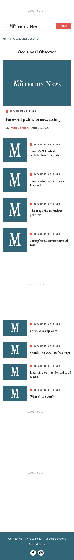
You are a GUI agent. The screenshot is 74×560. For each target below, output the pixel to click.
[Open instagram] (41, 553)
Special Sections (55, 538)
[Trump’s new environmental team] (15, 240)
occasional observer (23, 111)
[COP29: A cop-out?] (15, 328)
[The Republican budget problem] (15, 210)
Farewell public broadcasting (33, 119)
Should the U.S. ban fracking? (50, 353)
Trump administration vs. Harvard (47, 183)
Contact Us (15, 538)
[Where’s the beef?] (15, 393)
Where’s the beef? (42, 396)
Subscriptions (37, 544)
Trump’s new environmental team (49, 242)
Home (7, 38)
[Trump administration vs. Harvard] (15, 180)
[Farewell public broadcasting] (37, 83)
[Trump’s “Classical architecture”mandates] (15, 150)
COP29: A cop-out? (43, 331)
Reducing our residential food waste (50, 374)
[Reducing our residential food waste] (15, 371)
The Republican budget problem (46, 213)
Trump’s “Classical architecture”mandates (45, 153)
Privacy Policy (34, 538)
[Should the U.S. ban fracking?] (15, 350)
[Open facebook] (33, 553)
